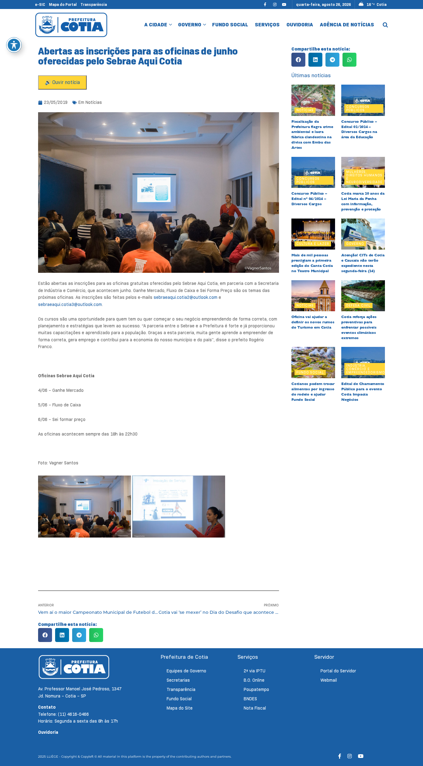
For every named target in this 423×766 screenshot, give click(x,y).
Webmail (329, 680)
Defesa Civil (358, 305)
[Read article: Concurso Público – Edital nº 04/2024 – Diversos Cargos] (313, 172)
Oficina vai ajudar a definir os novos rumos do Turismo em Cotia (312, 322)
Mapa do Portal (63, 4)
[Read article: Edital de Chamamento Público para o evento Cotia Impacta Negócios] (363, 362)
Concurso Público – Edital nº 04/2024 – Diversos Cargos (309, 198)
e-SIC (40, 4)
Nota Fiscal (255, 708)
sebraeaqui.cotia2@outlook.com (185, 297)
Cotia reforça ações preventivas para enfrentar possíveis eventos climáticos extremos (358, 327)
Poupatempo (256, 689)
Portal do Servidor (338, 671)
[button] (45, 635)
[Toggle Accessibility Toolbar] (14, 45)
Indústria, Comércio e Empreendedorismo (365, 368)
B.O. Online (254, 680)
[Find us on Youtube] (284, 4)
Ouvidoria (299, 24)
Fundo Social (230, 24)
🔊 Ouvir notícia (62, 82)
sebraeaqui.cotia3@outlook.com (70, 304)
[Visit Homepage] (71, 24)
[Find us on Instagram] (275, 4)
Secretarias (178, 680)
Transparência (94, 4)
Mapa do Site (180, 708)
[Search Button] (385, 25)
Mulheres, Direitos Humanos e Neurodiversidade (364, 177)
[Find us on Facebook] (265, 4)
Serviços (267, 24)
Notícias (93, 102)
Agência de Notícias (347, 24)
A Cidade (155, 24)
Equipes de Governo (186, 671)
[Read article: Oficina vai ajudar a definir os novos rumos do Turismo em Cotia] (313, 296)
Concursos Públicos (357, 108)
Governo (189, 24)
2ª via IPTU (254, 671)
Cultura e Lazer (312, 243)
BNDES (250, 699)
